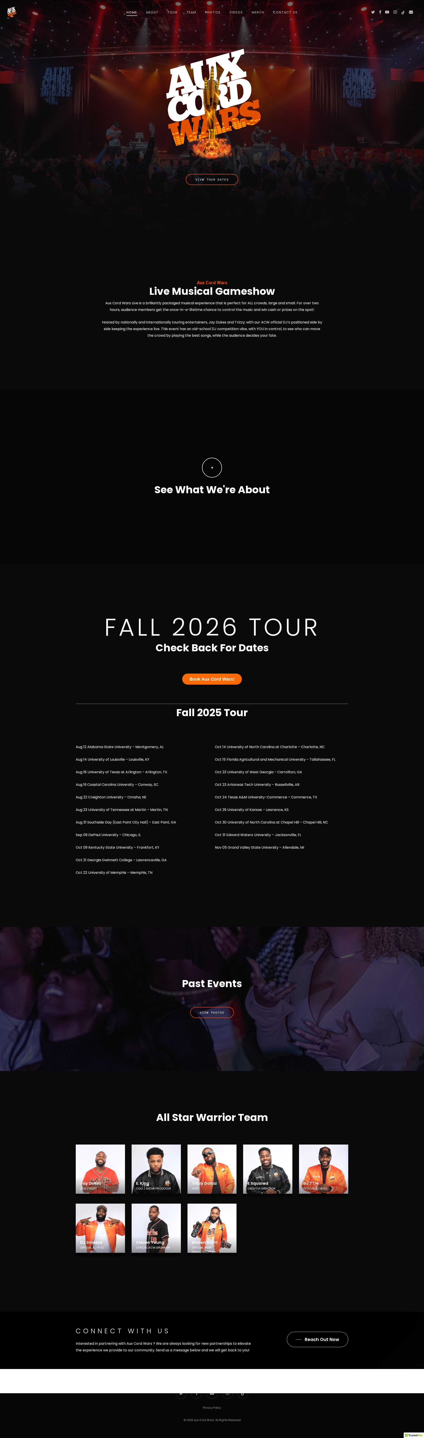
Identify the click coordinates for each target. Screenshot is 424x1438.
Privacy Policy (212, 1408)
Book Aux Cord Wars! (212, 679)
